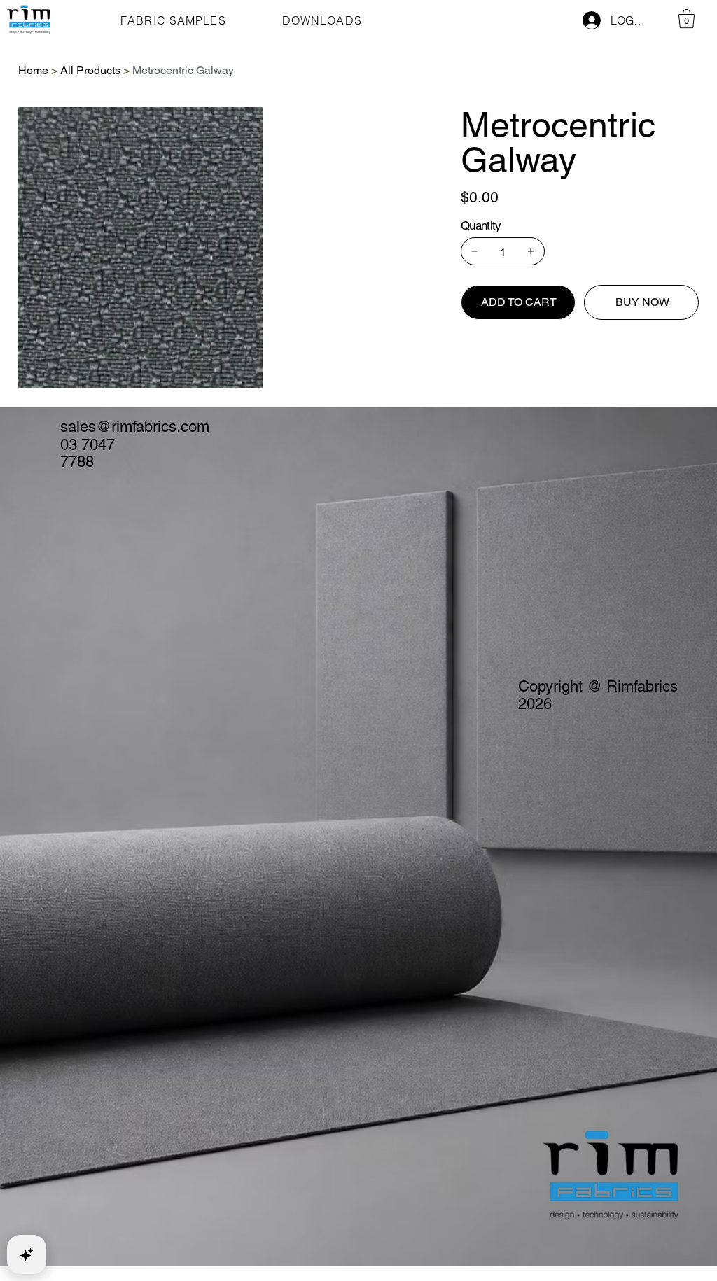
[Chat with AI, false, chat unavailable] (26, 1254)
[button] (686, 18)
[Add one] (531, 251)
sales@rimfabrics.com (134, 426)
